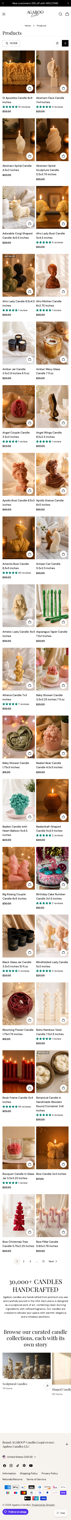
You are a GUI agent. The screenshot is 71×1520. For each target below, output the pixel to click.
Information (9, 1473)
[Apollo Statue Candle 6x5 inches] (52, 474)
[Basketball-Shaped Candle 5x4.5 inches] (52, 800)
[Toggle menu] (3, 14)
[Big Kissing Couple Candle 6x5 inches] (18, 868)
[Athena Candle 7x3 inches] (18, 669)
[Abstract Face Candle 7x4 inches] (52, 71)
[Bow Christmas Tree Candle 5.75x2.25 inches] (18, 1215)
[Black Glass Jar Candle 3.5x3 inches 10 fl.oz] (18, 936)
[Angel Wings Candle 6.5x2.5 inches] (52, 406)
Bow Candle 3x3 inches (51, 1174)
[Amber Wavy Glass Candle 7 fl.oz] (52, 343)
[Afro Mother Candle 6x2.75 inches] (52, 275)
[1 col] (57, 43)
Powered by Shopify (43, 1505)
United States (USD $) (20, 1457)
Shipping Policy (29, 1473)
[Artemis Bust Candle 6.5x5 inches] (18, 537)
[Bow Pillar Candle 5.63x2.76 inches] (52, 1215)
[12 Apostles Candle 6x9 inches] (18, 71)
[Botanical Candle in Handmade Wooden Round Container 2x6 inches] (52, 1071)
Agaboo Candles (21, 1505)
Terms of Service (36, 1479)
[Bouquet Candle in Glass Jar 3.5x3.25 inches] (18, 1147)
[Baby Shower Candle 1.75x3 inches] (18, 737)
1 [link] (17, 1261)
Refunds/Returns (12, 1479)
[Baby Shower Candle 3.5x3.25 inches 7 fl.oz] (52, 669)
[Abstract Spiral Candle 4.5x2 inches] (18, 139)
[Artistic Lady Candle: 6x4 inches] (18, 605)
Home (28, 25)
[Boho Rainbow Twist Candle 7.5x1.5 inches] (52, 1003)
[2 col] (65, 43)
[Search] (60, 14)
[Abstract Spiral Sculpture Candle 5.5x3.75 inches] (52, 139)
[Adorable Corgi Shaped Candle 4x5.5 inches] (18, 207)
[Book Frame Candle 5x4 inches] (18, 1071)
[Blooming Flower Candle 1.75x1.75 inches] (18, 1003)
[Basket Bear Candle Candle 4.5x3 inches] (52, 737)
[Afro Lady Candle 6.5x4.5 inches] (18, 275)
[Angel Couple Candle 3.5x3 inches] (18, 406)
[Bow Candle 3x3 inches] (52, 1147)
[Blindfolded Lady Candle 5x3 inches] (52, 936)
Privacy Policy (50, 1473)
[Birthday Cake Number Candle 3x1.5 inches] (52, 868)
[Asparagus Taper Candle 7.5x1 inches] (52, 605)
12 (43, 1261)
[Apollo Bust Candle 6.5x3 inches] (18, 474)
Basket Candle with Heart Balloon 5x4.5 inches (14, 831)
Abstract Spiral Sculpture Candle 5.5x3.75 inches (47, 170)
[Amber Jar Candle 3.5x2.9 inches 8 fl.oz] (18, 343)
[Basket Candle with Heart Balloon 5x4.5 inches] (18, 800)
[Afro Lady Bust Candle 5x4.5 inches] (52, 207)
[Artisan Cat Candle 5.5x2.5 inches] (52, 537)
